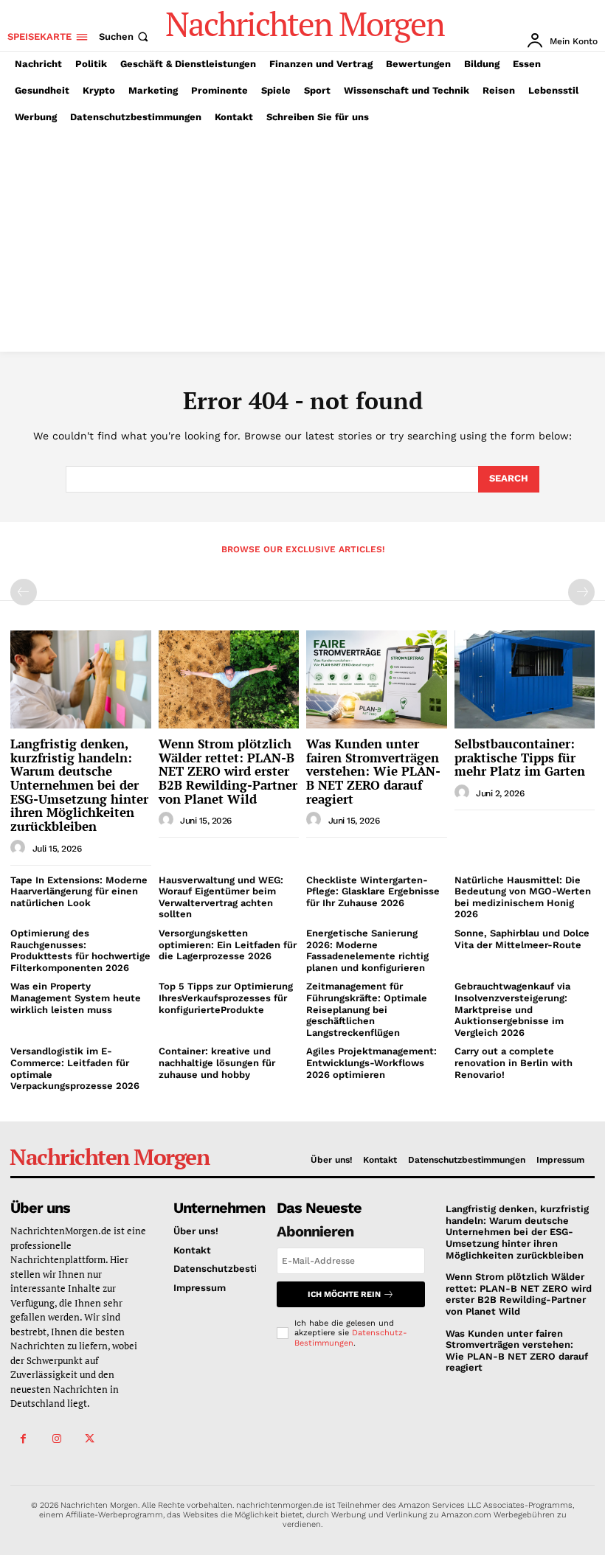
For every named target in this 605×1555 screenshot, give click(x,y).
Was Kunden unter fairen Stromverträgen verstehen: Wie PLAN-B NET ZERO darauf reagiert (373, 771)
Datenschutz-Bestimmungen (350, 1337)
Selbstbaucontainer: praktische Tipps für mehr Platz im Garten (519, 757)
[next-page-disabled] (581, 592)
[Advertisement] (302, 241)
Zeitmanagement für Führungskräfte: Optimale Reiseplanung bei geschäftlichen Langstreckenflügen (366, 1009)
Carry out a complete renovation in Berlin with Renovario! (513, 1062)
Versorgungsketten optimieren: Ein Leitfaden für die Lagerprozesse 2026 (228, 944)
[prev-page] (23, 592)
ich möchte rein (344, 1294)
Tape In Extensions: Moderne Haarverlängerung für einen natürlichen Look (79, 891)
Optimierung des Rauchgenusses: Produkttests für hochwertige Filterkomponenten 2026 (80, 950)
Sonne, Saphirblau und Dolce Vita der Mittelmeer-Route (522, 939)
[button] (125, 36)
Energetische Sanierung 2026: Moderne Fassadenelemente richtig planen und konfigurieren (367, 950)
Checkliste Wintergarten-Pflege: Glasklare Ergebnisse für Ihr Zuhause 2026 (373, 891)
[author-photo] (20, 848)
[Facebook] (23, 1439)
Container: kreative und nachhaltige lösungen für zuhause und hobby (217, 1062)
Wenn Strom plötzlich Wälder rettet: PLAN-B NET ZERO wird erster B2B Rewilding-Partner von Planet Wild (228, 771)
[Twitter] (90, 1439)
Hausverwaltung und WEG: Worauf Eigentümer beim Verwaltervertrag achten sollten (221, 897)
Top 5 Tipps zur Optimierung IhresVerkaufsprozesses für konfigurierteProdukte (226, 998)
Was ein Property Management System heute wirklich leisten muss (75, 998)
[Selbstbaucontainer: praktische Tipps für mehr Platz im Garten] (524, 679)
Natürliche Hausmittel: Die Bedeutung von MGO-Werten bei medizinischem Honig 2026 (522, 897)
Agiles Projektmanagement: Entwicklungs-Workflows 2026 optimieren (371, 1062)
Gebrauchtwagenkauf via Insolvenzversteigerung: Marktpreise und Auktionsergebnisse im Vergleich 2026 (512, 1009)
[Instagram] (56, 1439)
